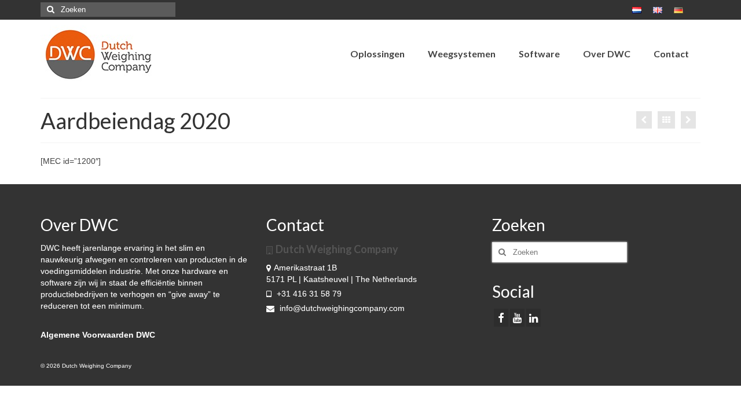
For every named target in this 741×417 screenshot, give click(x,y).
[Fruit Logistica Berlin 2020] (688, 120)
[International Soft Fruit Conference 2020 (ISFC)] (644, 120)
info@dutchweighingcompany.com (341, 308)
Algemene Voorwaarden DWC (98, 334)
